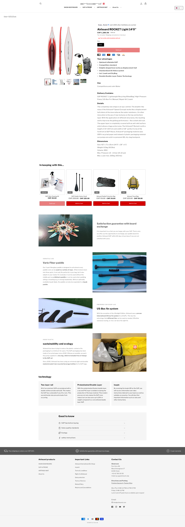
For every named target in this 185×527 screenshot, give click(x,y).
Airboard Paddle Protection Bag (106, 196)
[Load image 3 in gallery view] (62, 82)
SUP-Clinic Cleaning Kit (52, 196)
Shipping (108, 35)
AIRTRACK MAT (44, 470)
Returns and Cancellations (83, 487)
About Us (41, 474)
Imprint (77, 467)
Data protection (80, 477)
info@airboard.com (119, 502)
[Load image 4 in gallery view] (69, 82)
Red (100, 45)
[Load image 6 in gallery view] (83, 82)
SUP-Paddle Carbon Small (79, 196)
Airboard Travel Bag (133, 196)
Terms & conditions (81, 470)
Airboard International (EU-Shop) (85, 464)
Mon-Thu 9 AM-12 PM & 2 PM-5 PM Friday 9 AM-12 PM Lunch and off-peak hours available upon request (127, 488)
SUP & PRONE (43, 467)
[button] (41, 4)
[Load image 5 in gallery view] (76, 82)
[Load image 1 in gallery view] (48, 82)
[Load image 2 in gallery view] (55, 82)
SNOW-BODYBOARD (45, 464)
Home (5, 16)
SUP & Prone (12, 16)
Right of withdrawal (81, 474)
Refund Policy (79, 484)
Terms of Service (80, 481)
